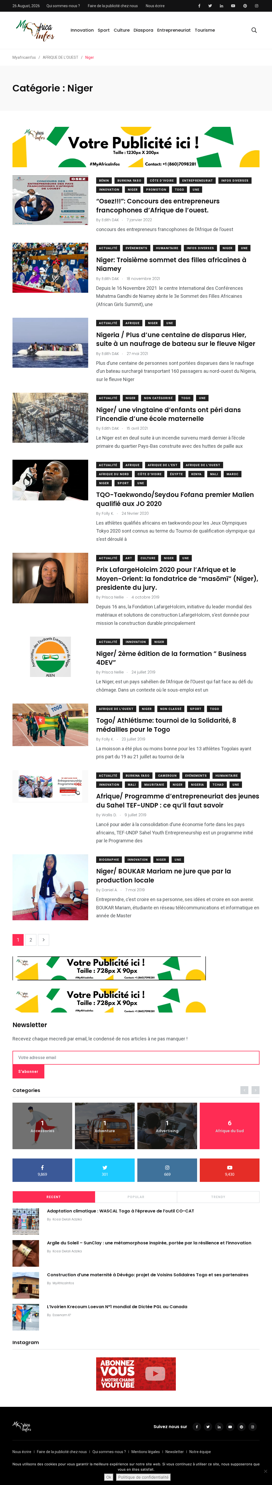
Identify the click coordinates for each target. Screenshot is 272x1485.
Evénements (136, 248)
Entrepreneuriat (174, 30)
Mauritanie (154, 785)
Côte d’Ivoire (162, 180)
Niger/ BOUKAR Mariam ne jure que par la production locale (163, 876)
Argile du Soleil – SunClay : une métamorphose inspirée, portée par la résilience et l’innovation (149, 1243)
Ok (108, 1477)
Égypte (176, 474)
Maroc (233, 474)
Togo (179, 189)
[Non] (265, 1471)
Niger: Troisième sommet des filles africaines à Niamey (171, 264)
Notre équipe (200, 1452)
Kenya (196, 474)
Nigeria (197, 785)
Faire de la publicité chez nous (113, 6)
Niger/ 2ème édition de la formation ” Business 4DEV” (171, 658)
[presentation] (244, 1090)
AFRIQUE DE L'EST (162, 465)
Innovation (82, 30)
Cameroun (167, 775)
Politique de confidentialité (143, 1477)
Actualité (108, 248)
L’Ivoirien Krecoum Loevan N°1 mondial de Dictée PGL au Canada (117, 1307)
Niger (133, 189)
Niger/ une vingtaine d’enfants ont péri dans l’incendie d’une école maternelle (168, 414)
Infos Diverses (235, 180)
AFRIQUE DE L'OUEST (203, 465)
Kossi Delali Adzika (67, 1219)
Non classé (170, 709)
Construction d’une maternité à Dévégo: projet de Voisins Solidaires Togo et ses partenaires (147, 1275)
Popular (136, 1197)
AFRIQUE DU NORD (114, 474)
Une (196, 189)
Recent (53, 1197)
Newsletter (174, 1452)
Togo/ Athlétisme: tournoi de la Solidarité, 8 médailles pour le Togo (166, 725)
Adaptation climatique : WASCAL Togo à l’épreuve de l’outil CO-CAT (120, 1211)
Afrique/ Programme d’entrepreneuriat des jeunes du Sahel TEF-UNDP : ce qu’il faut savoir (177, 801)
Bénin (104, 180)
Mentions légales (145, 1452)
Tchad (218, 785)
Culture (122, 30)
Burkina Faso (129, 180)
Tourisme (205, 30)
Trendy (218, 1197)
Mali (214, 474)
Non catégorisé (158, 398)
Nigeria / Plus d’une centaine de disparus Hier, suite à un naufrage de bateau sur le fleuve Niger (175, 339)
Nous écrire (155, 6)
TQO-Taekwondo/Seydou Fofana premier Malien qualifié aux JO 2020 (175, 499)
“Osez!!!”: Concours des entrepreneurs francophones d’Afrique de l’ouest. (158, 206)
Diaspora (143, 30)
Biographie (109, 859)
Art (129, 558)
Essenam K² (62, 1315)
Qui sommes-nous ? (63, 6)
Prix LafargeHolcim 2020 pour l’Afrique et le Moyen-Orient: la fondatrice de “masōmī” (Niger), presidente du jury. (177, 578)
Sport (104, 30)
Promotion (156, 189)
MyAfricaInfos (63, 1283)
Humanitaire (167, 248)
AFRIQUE (132, 323)
